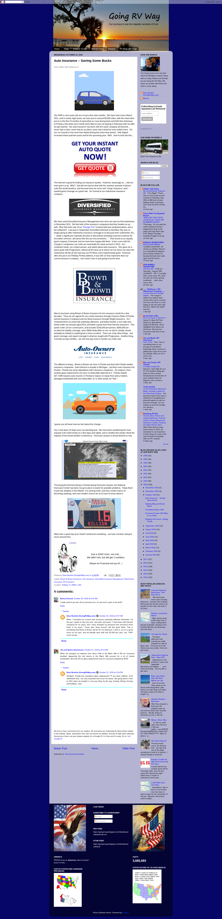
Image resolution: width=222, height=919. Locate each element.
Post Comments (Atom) (74, 754)
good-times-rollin (150, 316)
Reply (62, 606)
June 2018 (150, 537)
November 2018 (152, 491)
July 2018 (150, 533)
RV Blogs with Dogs (128, 49)
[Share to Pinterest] (119, 575)
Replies (66, 611)
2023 (145, 466)
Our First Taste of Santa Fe (154, 318)
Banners (111, 49)
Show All (165, 444)
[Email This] (109, 575)
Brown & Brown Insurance (70, 579)
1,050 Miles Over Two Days (158, 784)
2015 (145, 566)
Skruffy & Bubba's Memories (158, 700)
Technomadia (149, 387)
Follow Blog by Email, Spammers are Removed (153, 107)
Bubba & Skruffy (80, 49)
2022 (145, 470)
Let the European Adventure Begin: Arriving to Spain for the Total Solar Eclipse (154, 391)
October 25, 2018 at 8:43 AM (85, 598)
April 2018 (150, 544)
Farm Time (148, 342)
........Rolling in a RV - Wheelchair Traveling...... (154, 290)
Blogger (125, 913)
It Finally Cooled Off (151, 367)
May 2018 (150, 540)
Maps (66, 49)
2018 (145, 484)
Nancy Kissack (66, 598)
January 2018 (151, 555)
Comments (148, 178)
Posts (146, 173)
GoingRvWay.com (146, 129)
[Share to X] (114, 575)
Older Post (129, 748)
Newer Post (60, 748)
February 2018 (152, 551)
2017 (145, 559)
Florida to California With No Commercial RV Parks (159, 761)
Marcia (146, 98)
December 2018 (152, 488)
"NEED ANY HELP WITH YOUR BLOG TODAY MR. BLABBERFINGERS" (153, 220)
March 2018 (151, 548)
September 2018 (153, 526)
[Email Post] (105, 575)
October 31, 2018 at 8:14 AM (96, 650)
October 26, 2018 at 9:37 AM (111, 616)
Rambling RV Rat (150, 414)
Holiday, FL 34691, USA (71, 585)
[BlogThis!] (112, 575)
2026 (145, 456)
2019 (145, 481)
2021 (145, 474)
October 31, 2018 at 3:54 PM (111, 672)
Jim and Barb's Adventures (72, 650)
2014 (145, 570)
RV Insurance (68, 582)
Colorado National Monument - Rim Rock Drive (158, 592)
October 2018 (151, 495)
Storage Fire (88, 227)
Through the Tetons (159, 634)
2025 (145, 459)
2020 (145, 477)
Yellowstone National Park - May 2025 (159, 656)
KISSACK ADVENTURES (153, 242)
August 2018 (151, 529)
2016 (145, 563)
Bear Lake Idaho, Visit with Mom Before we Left (158, 678)
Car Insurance (88, 579)
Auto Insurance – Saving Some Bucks (155, 499)
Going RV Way (52, 10)
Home (56, 49)
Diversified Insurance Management (109, 579)
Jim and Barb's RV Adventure (151, 339)
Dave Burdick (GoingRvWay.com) (76, 575)
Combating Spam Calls (154, 510)
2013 (145, 574)
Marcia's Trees (97, 49)
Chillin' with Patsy (151, 189)
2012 (145, 577)
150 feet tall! (148, 269)
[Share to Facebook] (117, 575)
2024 (145, 463)
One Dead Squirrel (158, 741)
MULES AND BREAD (152, 244)
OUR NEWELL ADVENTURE (149, 266)
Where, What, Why (158, 720)
